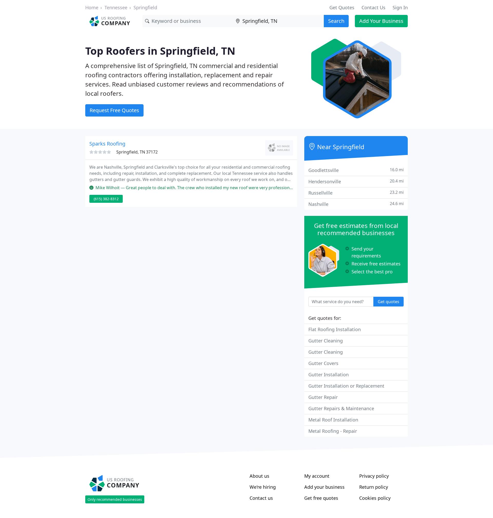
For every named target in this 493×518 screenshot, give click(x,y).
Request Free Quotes (114, 110)
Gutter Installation (328, 374)
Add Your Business (381, 20)
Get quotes (388, 301)
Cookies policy (375, 498)
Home (91, 7)
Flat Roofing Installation (334, 329)
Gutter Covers (323, 363)
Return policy (373, 487)
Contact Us (373, 7)
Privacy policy (374, 476)
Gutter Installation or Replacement (346, 386)
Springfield (145, 7)
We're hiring (263, 487)
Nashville (356, 204)
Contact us (261, 498)
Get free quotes (321, 498)
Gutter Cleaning (325, 341)
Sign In (400, 7)
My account (316, 476)
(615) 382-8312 (106, 198)
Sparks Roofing (107, 143)
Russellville (356, 192)
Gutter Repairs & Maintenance (341, 408)
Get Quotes (341, 7)
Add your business (324, 487)
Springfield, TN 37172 (137, 152)
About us (259, 476)
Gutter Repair (323, 397)
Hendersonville (356, 181)
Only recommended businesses (115, 499)
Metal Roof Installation (333, 420)
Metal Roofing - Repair (332, 431)
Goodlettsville (356, 170)
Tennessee (116, 7)
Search (336, 20)
